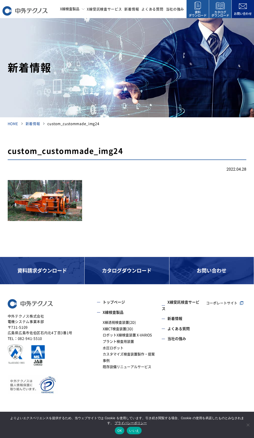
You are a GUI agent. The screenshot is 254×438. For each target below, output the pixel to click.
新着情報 (131, 9)
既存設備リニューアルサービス (127, 367)
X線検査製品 (113, 312)
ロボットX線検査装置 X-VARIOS (127, 335)
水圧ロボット (113, 348)
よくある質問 (152, 9)
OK (119, 431)
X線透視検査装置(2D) (119, 322)
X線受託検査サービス (104, 9)
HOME (13, 123)
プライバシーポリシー (131, 423)
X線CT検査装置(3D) (118, 329)
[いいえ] (247, 424)
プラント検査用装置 (118, 341)
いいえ (134, 431)
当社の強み (175, 9)
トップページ (114, 302)
